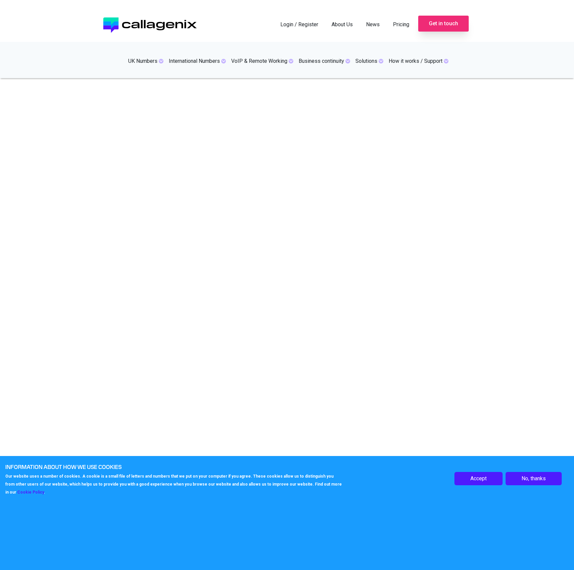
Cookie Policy (30, 492)
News (373, 24)
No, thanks (534, 478)
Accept (478, 478)
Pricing (401, 24)
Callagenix (159, 23)
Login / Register (299, 24)
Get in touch (443, 23)
